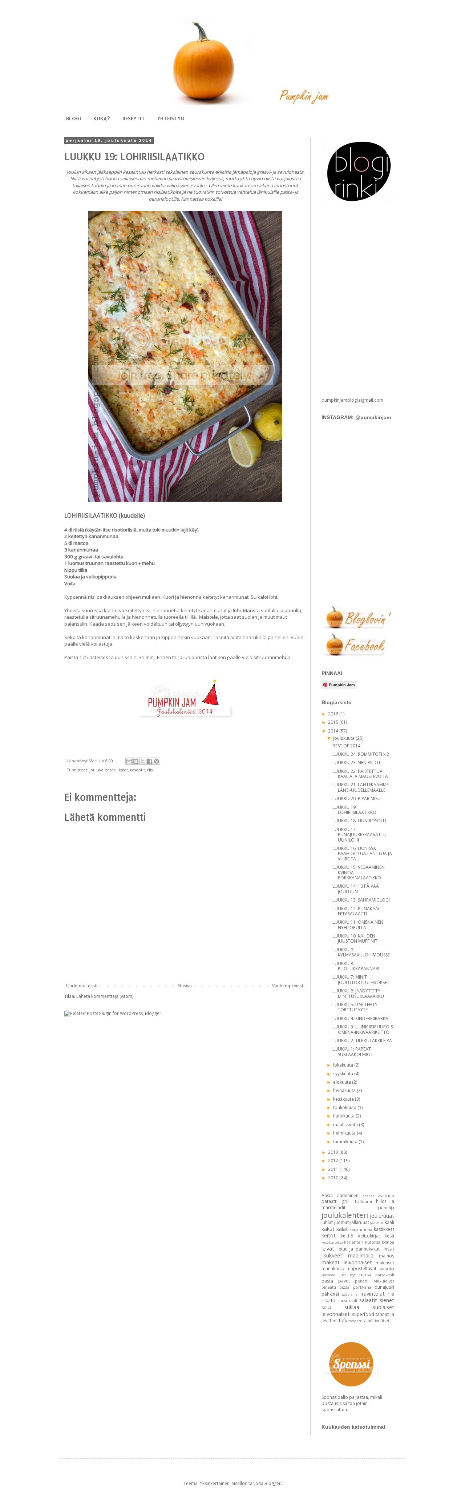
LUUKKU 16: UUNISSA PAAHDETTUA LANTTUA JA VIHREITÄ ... (362, 853)
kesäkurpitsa (332, 1242)
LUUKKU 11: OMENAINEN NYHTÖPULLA (357, 924)
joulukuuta (344, 738)
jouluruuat (382, 1215)
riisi (150, 769)
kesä (389, 1236)
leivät (328, 1248)
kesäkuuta (344, 1099)
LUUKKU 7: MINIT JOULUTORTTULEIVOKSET (360, 979)
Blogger (272, 1483)
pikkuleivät (383, 1281)
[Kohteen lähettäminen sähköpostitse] (129, 761)
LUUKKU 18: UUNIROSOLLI (359, 821)
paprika (387, 1268)
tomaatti (355, 1321)
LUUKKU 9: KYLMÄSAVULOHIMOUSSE (361, 952)
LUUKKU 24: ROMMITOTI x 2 (360, 754)
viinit (368, 1320)
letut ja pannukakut (358, 1249)
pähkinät (330, 1294)
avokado (386, 1195)
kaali (389, 1222)
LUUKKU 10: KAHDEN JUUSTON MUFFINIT (354, 938)
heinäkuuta (345, 1090)
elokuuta (342, 1082)
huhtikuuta (344, 1116)
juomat (341, 1222)
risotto (328, 1300)
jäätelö (376, 1222)
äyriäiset (381, 1320)
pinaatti (329, 1287)
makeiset (385, 1263)
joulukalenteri (103, 769)
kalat (123, 769)
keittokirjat (369, 1236)
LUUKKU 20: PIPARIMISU (356, 798)
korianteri (353, 1242)
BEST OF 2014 (346, 746)
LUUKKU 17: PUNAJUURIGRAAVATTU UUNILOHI (359, 834)
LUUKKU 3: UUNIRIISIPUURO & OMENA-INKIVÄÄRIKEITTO (363, 1029)
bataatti (329, 1201)
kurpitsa (372, 1242)
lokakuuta (343, 1065)
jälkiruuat (359, 1222)
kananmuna (360, 1229)
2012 (333, 1160)
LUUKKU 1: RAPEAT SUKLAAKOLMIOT (352, 1051)
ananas (368, 1195)
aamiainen (348, 1195)
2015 (333, 722)
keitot (329, 1235)
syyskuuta (343, 1074)
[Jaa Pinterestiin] (156, 761)
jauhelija (386, 1207)
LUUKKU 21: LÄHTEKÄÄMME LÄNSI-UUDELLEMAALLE (360, 787)
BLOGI (73, 118)
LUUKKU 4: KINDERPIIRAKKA (360, 1018)
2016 (333, 714)
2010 (333, 1178)
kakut (328, 1228)
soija (326, 1307)
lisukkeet (332, 1255)
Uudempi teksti (81, 986)
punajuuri (384, 1287)
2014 (333, 731)
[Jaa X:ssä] (142, 761)
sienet (387, 1300)
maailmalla (360, 1255)
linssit (388, 1249)
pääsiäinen (351, 1294)
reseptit (137, 769)
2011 (333, 1169)
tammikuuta (346, 1142)
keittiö (347, 1236)
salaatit (368, 1300)
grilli (346, 1201)
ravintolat (373, 1293)
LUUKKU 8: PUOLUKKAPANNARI (355, 966)
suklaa (351, 1307)
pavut (344, 1281)
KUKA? (101, 118)
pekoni (361, 1281)
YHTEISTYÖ (171, 118)
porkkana (362, 1287)
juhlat (327, 1222)
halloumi (363, 1201)
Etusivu (185, 986)
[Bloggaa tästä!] (136, 761)
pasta (327, 1281)
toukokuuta (345, 1107)
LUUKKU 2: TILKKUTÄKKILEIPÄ (362, 1041)
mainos (386, 1256)
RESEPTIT (133, 118)
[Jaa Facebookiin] (149, 761)
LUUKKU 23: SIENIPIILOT (356, 762)
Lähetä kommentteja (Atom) (104, 996)
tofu (343, 1320)
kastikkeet (384, 1229)
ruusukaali (347, 1300)
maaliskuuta (346, 1124)
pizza (344, 1287)
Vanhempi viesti (288, 986)
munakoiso (333, 1268)
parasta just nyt (339, 1274)
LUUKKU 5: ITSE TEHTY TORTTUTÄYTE (354, 1007)
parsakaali (384, 1274)
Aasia (327, 1195)
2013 (333, 1152)
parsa (365, 1275)
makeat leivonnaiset (347, 1262)
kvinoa (388, 1242)
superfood (363, 1314)
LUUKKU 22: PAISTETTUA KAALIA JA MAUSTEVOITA (360, 773)
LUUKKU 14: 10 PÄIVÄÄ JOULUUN (355, 888)
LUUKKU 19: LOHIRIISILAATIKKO (354, 809)
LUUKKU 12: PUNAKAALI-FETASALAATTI (357, 911)
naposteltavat (362, 1268)
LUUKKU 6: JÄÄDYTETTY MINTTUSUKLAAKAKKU (358, 993)
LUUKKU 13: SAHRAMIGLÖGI (361, 900)
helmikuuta (345, 1133)
